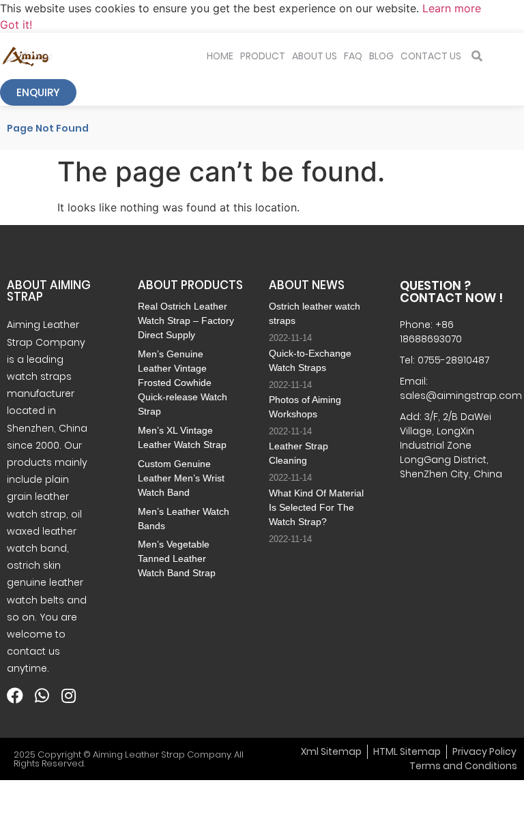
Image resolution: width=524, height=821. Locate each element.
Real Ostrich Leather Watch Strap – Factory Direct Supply (186, 320)
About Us (314, 56)
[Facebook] (15, 695)
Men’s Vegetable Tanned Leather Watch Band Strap (177, 558)
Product (262, 56)
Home (220, 56)
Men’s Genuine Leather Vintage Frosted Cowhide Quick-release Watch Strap (182, 382)
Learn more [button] (451, 8)
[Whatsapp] (41, 695)
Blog (381, 56)
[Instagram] (68, 695)
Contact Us (431, 56)
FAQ (353, 56)
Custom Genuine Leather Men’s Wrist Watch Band (181, 478)
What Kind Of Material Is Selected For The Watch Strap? (316, 507)
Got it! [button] (16, 24)
